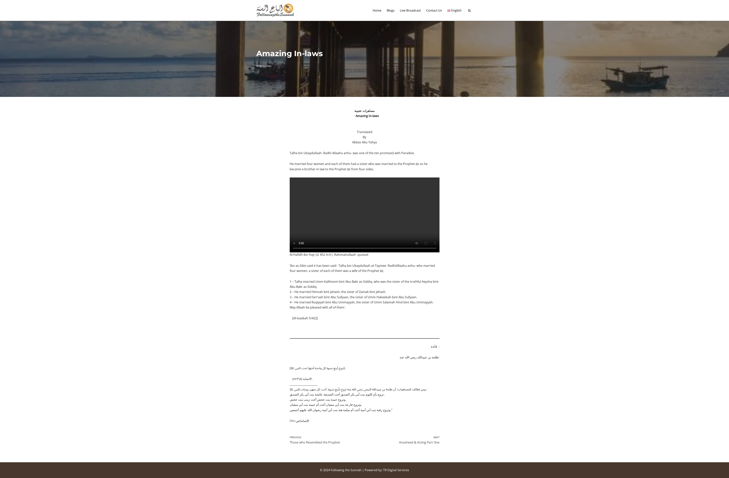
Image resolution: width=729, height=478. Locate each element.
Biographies (263, 66)
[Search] (469, 10)
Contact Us (434, 10)
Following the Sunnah (346, 470)
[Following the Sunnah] (275, 10)
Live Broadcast (410, 10)
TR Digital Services (396, 470)
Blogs (390, 10)
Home (377, 10)
